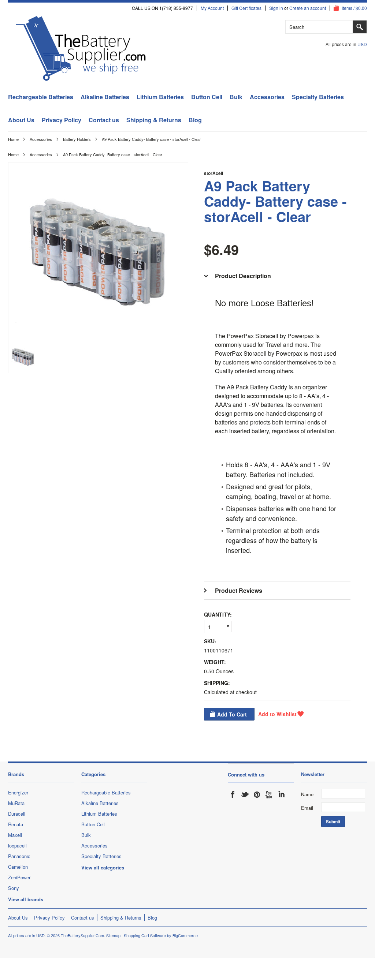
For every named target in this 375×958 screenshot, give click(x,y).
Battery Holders (77, 139)
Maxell (15, 834)
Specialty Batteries (318, 97)
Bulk (236, 97)
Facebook (233, 794)
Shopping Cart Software (145, 935)
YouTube (269, 794)
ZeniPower (19, 877)
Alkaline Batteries (105, 97)
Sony (13, 887)
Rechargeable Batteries (40, 97)
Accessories (267, 97)
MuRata (16, 803)
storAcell (213, 173)
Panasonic (19, 856)
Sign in (276, 8)
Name (307, 794)
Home (13, 139)
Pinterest (257, 794)
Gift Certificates (246, 8)
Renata (15, 824)
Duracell (16, 813)
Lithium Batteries (160, 97)
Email (307, 807)
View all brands (25, 899)
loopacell (17, 845)
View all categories (102, 867)
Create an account (307, 8)
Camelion (18, 866)
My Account (212, 8)
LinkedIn (281, 794)
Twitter (245, 794)
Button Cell (206, 97)
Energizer (18, 792)
